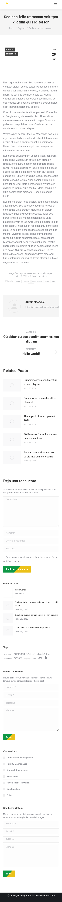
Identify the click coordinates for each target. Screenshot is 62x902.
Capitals (10, 49)
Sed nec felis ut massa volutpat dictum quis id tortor (36, 604)
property (27, 659)
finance (51, 654)
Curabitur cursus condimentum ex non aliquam (40, 382)
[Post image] (12, 385)
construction (37, 281)
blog (18, 281)
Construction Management (20, 757)
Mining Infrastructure (17, 770)
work (53, 281)
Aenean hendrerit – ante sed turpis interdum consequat (39, 454)
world (31, 285)
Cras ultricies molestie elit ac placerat (40, 400)
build (10, 654)
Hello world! (20, 590)
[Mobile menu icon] (55, 5)
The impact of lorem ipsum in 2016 (40, 418)
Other (9, 795)
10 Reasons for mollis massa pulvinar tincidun (40, 436)
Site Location (13, 789)
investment (8, 659)
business (26, 281)
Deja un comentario (38, 276)
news (47, 281)
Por (46, 273)
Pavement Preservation (18, 783)
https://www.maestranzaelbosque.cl (42, 307)
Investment (11, 54)
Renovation (12, 776)
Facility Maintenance (17, 764)
